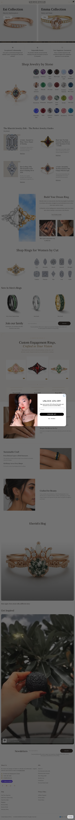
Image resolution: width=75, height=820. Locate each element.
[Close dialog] (64, 396)
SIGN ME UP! (51, 414)
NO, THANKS (51, 418)
